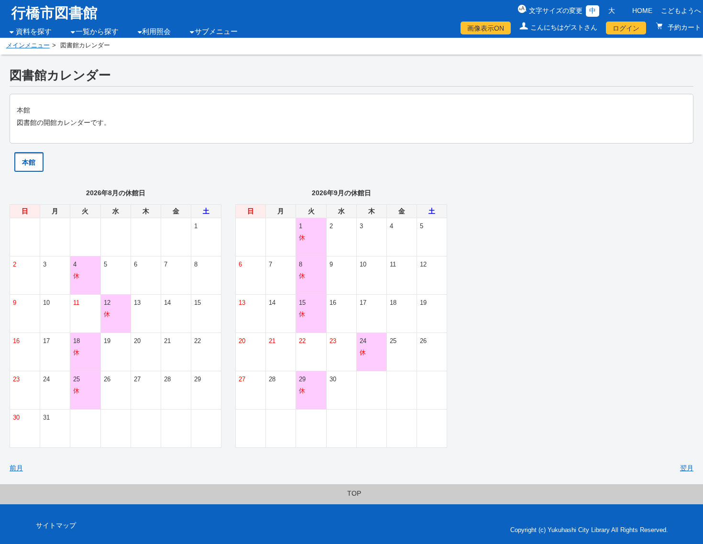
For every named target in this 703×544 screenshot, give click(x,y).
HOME (642, 10)
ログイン (626, 28)
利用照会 (156, 31)
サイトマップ (56, 525)
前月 (16, 468)
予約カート (683, 27)
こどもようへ (681, 10)
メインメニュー (28, 45)
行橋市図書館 (54, 13)
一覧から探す (97, 31)
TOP (354, 493)
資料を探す (34, 31)
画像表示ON (485, 28)
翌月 (686, 468)
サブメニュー (216, 31)
